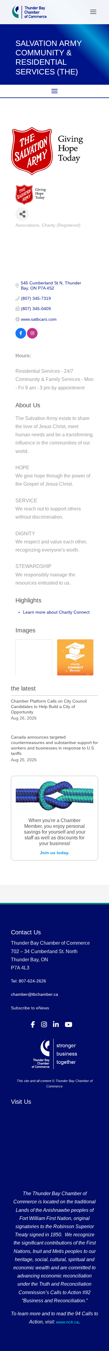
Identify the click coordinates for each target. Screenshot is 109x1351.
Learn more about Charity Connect (56, 612)
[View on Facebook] (20, 337)
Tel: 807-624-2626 (28, 981)
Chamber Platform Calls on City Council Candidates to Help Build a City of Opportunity (49, 706)
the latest (23, 688)
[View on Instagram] (32, 337)
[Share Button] (22, 214)
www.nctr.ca (67, 1322)
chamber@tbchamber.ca (34, 994)
